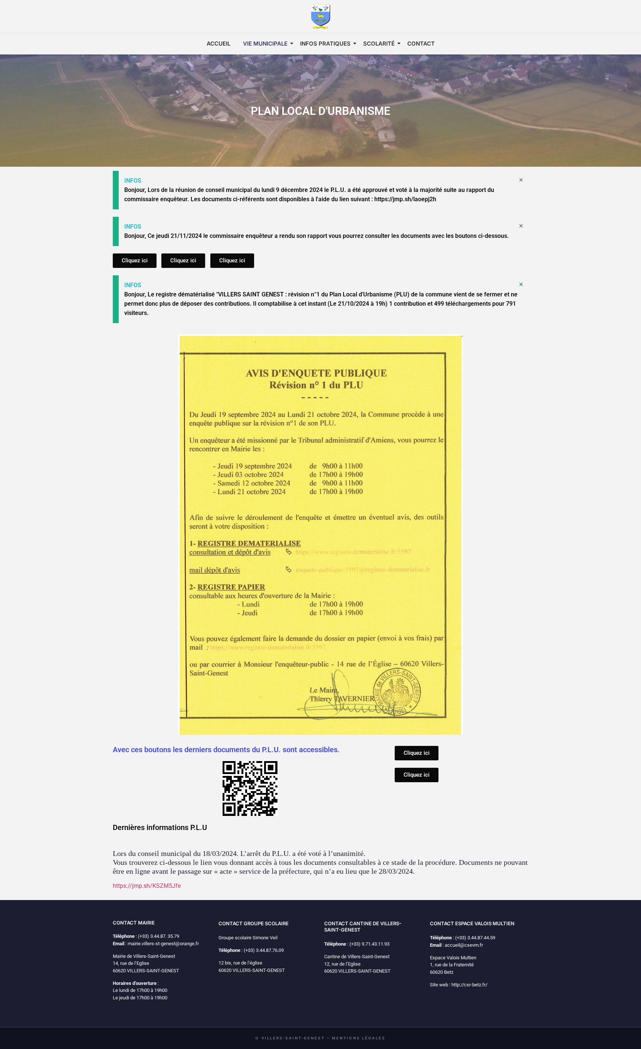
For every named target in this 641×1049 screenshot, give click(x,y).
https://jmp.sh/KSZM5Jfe (147, 885)
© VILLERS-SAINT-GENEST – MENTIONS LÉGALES (320, 1038)
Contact (421, 43)
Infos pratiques (325, 43)
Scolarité (379, 43)
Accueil (218, 43)
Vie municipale (265, 43)
